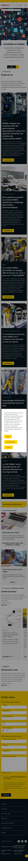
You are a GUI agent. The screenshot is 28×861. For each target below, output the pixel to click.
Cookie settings (11, 442)
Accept (8, 447)
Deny (8, 436)
